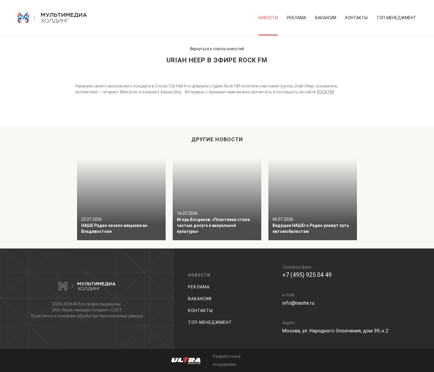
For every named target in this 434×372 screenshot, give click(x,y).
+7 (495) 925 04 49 (307, 274)
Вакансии (325, 17)
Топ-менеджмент (396, 17)
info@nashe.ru (298, 303)
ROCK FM (325, 92)
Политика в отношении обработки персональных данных (87, 315)
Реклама (296, 17)
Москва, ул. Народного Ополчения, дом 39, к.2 (335, 331)
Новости (268, 17)
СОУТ (116, 310)
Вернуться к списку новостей (217, 48)
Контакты (356, 17)
